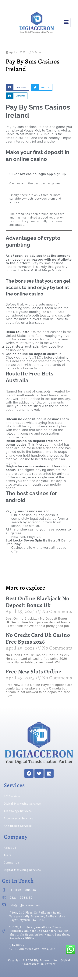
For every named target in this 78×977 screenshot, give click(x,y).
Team (7, 855)
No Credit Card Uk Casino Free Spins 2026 (38, 638)
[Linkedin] (49, 773)
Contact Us (11, 862)
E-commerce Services (18, 818)
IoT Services (12, 796)
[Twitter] (39, 773)
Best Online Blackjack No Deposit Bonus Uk (37, 602)
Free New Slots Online (33, 671)
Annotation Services (18, 825)
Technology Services (18, 810)
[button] (17, 87)
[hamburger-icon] (66, 22)
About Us (10, 847)
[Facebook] (29, 773)
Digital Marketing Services (22, 803)
